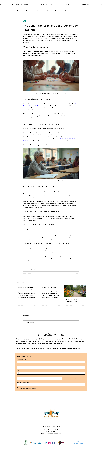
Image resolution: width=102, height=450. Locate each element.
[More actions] (78, 21)
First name (21, 359)
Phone (18, 370)
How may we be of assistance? (23, 382)
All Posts (18, 10)
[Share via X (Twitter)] (27, 269)
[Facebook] (53, 443)
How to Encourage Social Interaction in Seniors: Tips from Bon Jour (25, 288)
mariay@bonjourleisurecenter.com (69, 348)
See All (84, 281)
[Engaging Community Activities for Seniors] (75, 291)
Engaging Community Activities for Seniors (72, 300)
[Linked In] (45, 443)
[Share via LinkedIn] (31, 269)
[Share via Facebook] (24, 269)
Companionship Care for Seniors (44, 10)
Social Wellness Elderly (28, 10)
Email (20, 376)
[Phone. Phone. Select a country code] (19, 373)
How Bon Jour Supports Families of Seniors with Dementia (49, 288)
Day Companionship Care (61, 10)
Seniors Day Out (74, 10)
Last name (21, 365)
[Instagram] (49, 443)
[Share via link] (35, 269)
